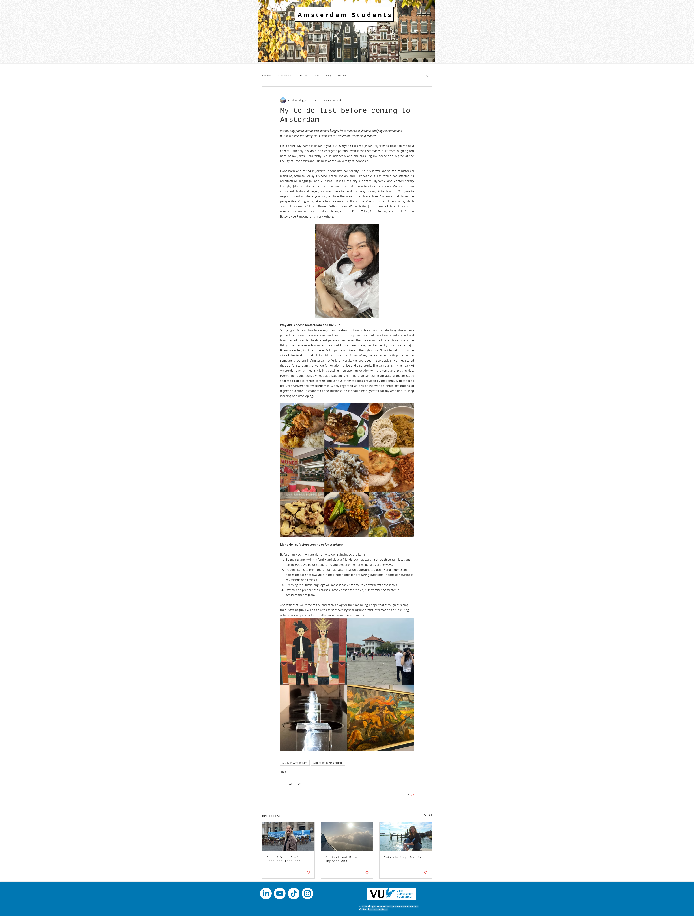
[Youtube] (280, 893)
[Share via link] (299, 784)
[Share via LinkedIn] (290, 784)
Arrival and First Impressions (342, 859)
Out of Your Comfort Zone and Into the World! (285, 859)
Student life (284, 75)
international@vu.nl (378, 909)
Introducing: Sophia (403, 857)
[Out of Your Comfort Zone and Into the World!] (288, 836)
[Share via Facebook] (282, 784)
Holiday (342, 75)
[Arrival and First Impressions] (347, 836)
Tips (317, 75)
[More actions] (412, 100)
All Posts (266, 75)
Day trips (302, 75)
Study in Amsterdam (294, 762)
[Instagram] (307, 893)
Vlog (328, 75)
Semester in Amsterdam (328, 762)
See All (428, 815)
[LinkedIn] (266, 893)
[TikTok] (293, 893)
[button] (427, 75)
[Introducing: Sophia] (406, 836)
